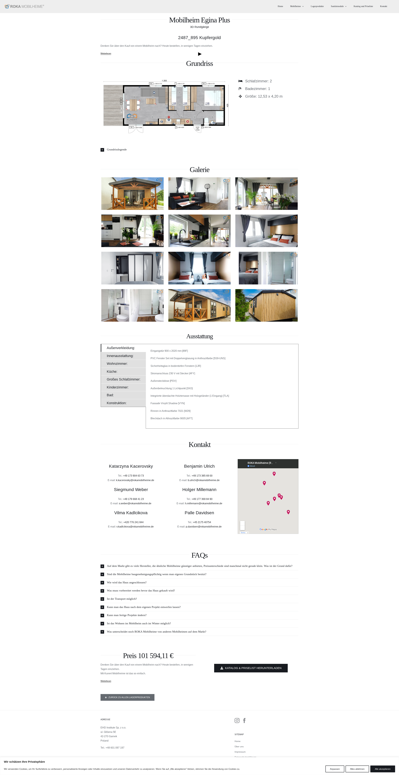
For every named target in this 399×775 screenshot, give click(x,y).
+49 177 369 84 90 (202, 499)
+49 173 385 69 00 (202, 475)
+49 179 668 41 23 (133, 499)
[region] (199, 766)
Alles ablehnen (357, 769)
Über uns (239, 746)
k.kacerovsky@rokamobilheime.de (135, 480)
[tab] (123, 348)
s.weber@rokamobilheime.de (135, 503)
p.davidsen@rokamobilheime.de (204, 526)
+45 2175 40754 (202, 522)
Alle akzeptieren (383, 769)
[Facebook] (244, 720)
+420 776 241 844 (133, 522)
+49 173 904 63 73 (133, 475)
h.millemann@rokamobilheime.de (203, 503)
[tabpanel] (222, 386)
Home (237, 741)
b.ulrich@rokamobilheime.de (204, 480)
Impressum (240, 752)
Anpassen (335, 769)
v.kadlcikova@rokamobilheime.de (135, 526)
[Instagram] (237, 720)
